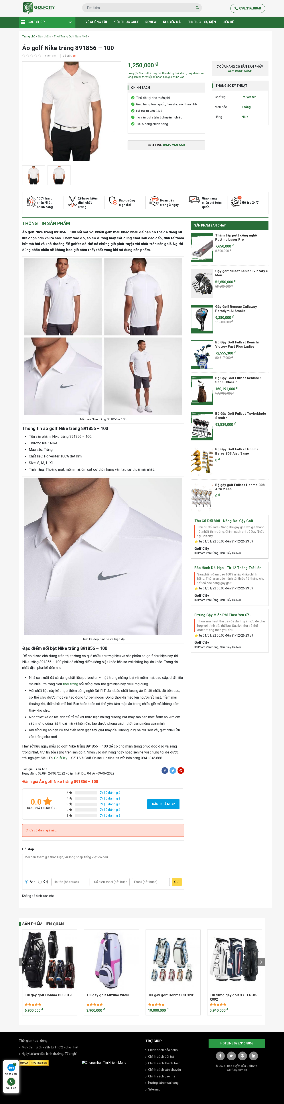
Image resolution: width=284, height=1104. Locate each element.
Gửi (176, 882)
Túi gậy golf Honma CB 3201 (171, 995)
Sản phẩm (44, 36)
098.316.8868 (250, 8)
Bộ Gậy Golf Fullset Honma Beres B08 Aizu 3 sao (236, 451)
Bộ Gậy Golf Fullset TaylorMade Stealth (240, 416)
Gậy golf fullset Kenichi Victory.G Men (241, 273)
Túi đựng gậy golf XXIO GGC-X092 (234, 997)
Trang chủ (28, 36)
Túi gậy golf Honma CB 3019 (48, 995)
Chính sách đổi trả (161, 1056)
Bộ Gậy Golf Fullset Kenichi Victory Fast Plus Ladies (237, 344)
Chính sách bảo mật (162, 1076)
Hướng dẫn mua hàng (163, 1083)
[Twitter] (173, 770)
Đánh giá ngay (163, 804)
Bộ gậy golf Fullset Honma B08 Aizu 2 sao (240, 487)
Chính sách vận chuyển (164, 1069)
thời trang (70, 684)
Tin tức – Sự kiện (202, 22)
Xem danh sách (240, 70)
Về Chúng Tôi (96, 22)
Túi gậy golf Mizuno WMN (107, 995)
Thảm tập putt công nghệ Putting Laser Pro (236, 237)
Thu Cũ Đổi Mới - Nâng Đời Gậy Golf (223, 521)
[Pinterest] (181, 770)
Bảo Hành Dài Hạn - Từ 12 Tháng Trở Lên (227, 568)
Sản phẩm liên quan (43, 924)
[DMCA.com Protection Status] (34, 1062)
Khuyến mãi (172, 22)
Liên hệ (228, 22)
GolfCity (60, 758)
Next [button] (261, 962)
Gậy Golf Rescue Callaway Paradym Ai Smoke (236, 309)
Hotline (166, 145)
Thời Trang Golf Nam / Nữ (70, 36)
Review (150, 22)
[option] (71, 112)
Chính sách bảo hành (163, 1050)
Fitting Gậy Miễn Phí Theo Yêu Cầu (222, 615)
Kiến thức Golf (126, 22)
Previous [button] (23, 962)
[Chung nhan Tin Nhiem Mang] (104, 1062)
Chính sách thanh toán (164, 1063)
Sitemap (154, 1089)
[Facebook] (165, 770)
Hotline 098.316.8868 (236, 1043)
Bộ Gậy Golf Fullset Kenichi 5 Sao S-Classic (238, 380)
